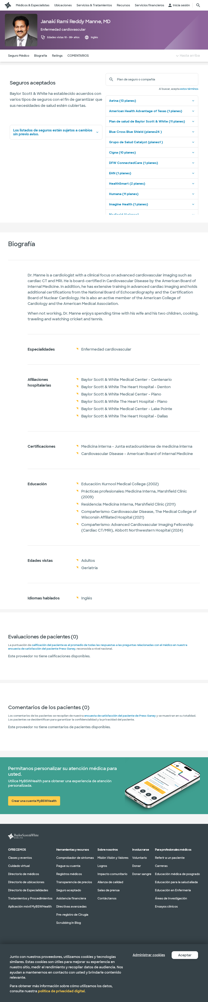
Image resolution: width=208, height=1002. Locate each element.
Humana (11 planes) (124, 194)
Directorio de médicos (23, 874)
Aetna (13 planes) (122, 101)
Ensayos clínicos (166, 906)
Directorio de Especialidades (28, 890)
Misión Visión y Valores (113, 857)
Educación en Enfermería (173, 890)
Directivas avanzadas (71, 906)
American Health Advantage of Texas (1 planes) (145, 111)
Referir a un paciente (170, 857)
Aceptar (185, 955)
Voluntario (139, 857)
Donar (136, 866)
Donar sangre (141, 874)
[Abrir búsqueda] (198, 5)
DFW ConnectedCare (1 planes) (133, 163)
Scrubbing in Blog (68, 922)
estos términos (189, 89)
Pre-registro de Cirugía (72, 914)
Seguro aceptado (68, 890)
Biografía (40, 55)
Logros (102, 866)
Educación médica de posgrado (177, 874)
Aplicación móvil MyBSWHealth (30, 906)
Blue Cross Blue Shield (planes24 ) (135, 132)
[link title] (8, 5)
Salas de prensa (109, 890)
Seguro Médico (18, 55)
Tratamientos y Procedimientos (30, 898)
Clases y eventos (20, 857)
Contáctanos (107, 898)
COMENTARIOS (78, 55)
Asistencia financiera (71, 898)
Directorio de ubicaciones (26, 882)
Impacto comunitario (112, 874)
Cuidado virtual (19, 866)
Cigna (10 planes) (122, 152)
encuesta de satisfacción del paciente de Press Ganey (120, 715)
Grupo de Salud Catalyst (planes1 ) (136, 142)
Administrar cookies (149, 955)
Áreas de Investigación (171, 898)
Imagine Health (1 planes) (128, 204)
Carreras (161, 866)
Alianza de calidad (110, 882)
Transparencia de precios (74, 882)
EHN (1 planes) (120, 173)
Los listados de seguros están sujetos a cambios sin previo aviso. (52, 132)
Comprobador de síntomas (75, 857)
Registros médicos (69, 874)
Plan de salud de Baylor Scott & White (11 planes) (147, 121)
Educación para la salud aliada (176, 882)
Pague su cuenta (68, 866)
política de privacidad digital (61, 991)
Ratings (57, 55)
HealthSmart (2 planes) (127, 183)
